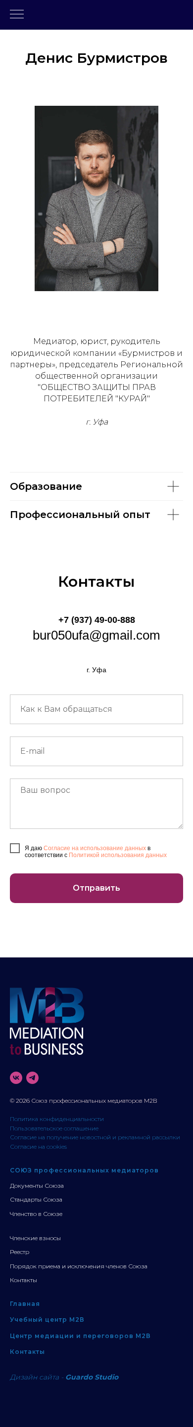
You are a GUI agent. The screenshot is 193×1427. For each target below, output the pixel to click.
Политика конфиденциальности (57, 1119)
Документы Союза (37, 1185)
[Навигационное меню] (17, 15)
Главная (25, 1303)
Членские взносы (35, 1238)
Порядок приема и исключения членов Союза (78, 1266)
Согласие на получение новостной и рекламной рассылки (95, 1137)
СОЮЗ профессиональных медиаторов (84, 1170)
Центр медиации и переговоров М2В (80, 1336)
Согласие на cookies (38, 1146)
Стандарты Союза (36, 1199)
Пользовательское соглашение (54, 1128)
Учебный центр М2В (47, 1319)
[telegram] (32, 1078)
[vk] (16, 1078)
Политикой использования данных (118, 855)
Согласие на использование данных (95, 848)
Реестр (19, 1251)
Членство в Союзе (36, 1213)
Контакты (23, 1280)
